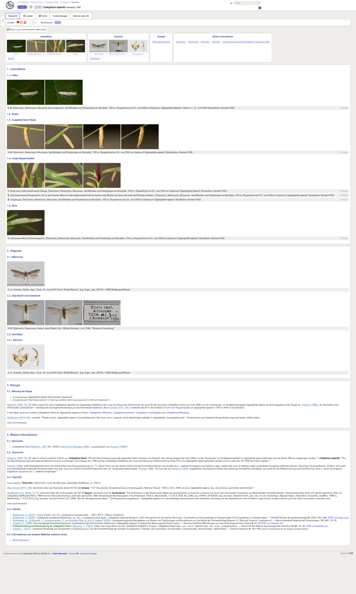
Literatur (216, 42)
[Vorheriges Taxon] (19, 7)
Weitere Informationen (222, 37)
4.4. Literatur (14, 509)
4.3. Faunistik (14, 477)
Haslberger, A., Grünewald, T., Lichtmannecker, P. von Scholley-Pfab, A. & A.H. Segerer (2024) (61, 520)
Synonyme (180, 42)
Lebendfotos (46, 37)
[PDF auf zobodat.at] (272, 523)
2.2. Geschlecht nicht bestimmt (23, 296)
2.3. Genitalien (15, 334)
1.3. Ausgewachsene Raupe (21, 120)
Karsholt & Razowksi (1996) (76, 447)
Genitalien (95, 59)
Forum (344, 108)
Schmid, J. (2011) (22, 529)
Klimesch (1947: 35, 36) (19, 405)
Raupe (11, 59)
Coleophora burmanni (123, 413)
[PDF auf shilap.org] (338, 518)
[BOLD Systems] (21, 540)
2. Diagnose (14, 251)
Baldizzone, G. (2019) (24, 515)
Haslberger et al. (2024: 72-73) (23, 493)
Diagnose (118, 37)
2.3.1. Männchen (15, 340)
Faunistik (205, 42)
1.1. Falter (12, 75)
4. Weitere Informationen (22, 435)
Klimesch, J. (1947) (82, 526)
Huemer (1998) (310, 405)
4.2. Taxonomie (15, 452)
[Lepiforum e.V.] (10, 5)
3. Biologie (13, 385)
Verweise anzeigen (88, 554)
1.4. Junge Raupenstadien (21, 158)
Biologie (161, 37)
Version (73, 554)
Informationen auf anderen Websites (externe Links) (246, 42)
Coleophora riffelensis (100, 413)
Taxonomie (193, 42)
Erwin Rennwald (60, 554)
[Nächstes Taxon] (25, 7)
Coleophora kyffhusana (177, 413)
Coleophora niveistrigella (148, 413)
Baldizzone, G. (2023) (24, 518)
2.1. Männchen (15, 257)
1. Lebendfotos (16, 69)
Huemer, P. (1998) (22, 523)
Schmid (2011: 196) (119, 408)
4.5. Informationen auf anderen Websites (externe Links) (37, 534)
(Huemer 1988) (146, 469)
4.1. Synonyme (15, 441)
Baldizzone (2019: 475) (19, 418)
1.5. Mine (12, 206)
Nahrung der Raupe (161, 42)
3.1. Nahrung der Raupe (19, 391)
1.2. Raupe (12, 114)
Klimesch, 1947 (39, 447)
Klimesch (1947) (180, 469)
